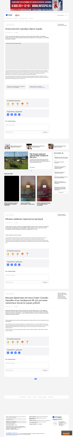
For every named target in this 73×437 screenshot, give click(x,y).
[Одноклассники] (12, 114)
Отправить (45, 132)
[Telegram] (15, 114)
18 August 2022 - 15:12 (8, 222)
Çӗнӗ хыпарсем (10, 24)
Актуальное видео (23, 18)
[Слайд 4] (29, 170)
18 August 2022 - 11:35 (8, 306)
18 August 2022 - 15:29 (8, 32)
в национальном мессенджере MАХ (37, 87)
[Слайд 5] (31, 170)
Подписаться (66, 433)
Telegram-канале (11, 87)
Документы (50, 397)
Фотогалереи (9, 18)
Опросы (15, 18)
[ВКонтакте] (8, 114)
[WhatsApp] (19, 114)
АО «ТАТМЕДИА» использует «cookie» (13, 433)
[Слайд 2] (26, 170)
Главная (31, 18)
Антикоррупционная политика (11, 432)
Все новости (61, 192)
